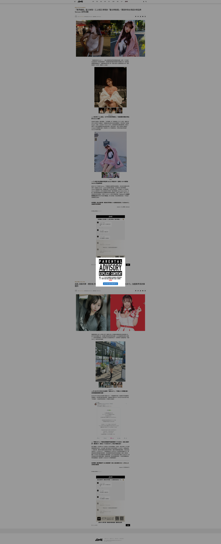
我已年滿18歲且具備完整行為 (110, 283)
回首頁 (110, 280)
